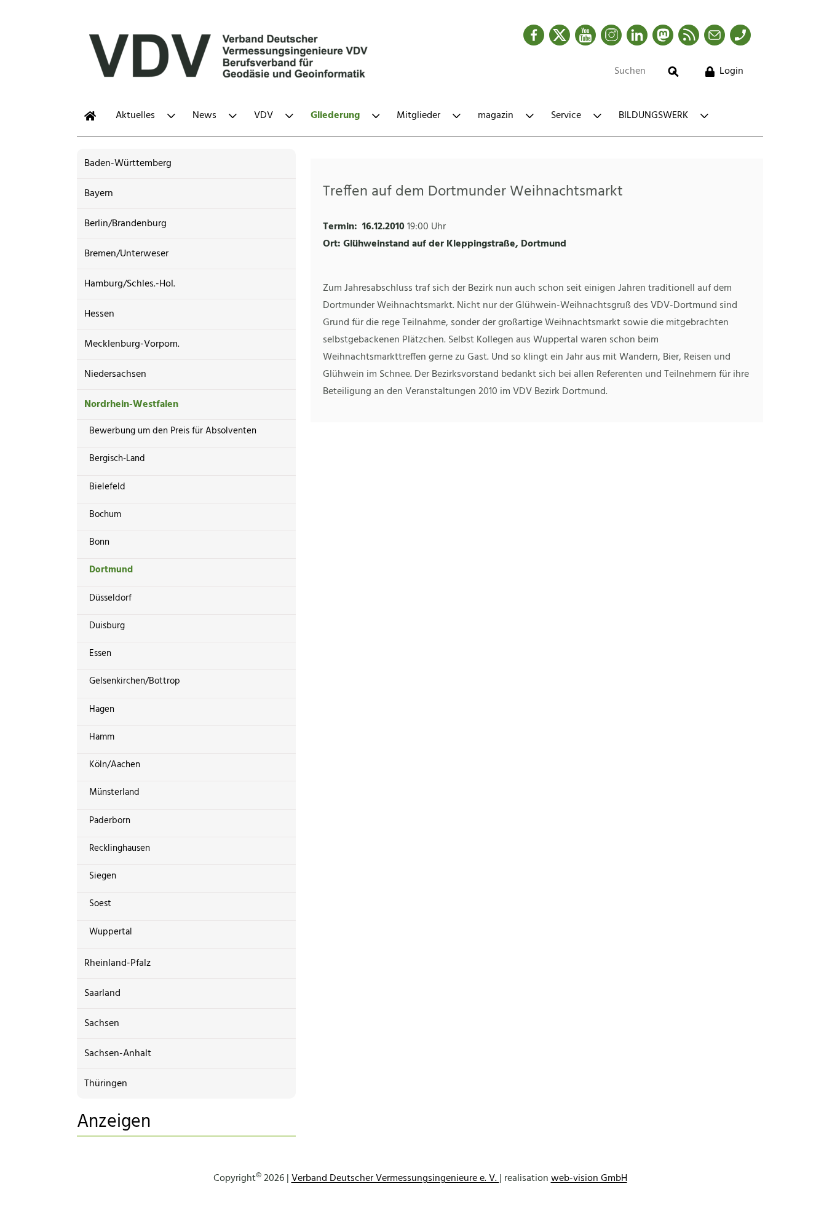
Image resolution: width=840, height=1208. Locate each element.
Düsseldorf (110, 598)
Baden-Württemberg (128, 164)
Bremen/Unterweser (126, 254)
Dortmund (111, 570)
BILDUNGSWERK (653, 116)
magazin (495, 116)
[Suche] (673, 71)
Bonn (99, 542)
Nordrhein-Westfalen (131, 405)
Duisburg (107, 625)
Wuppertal (110, 932)
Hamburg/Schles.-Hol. (129, 284)
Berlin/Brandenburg (125, 224)
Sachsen (101, 1024)
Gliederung (335, 116)
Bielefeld (107, 487)
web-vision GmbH (589, 1178)
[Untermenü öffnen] (171, 116)
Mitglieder (418, 116)
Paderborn (109, 820)
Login (731, 71)
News (204, 116)
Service (566, 116)
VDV (263, 116)
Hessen (99, 314)
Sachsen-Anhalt (117, 1054)
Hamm (101, 737)
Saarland (102, 993)
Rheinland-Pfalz (117, 963)
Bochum (105, 514)
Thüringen (105, 1084)
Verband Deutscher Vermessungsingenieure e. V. (395, 1178)
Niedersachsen (115, 374)
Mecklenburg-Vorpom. (132, 344)
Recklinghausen (119, 848)
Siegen (102, 876)
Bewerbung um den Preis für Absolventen (172, 431)
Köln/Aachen (114, 764)
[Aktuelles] (90, 115)
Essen (100, 653)
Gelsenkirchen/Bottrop (134, 681)
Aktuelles (135, 116)
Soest (100, 903)
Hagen (101, 709)
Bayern (98, 194)
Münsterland (114, 792)
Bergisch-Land (117, 458)
